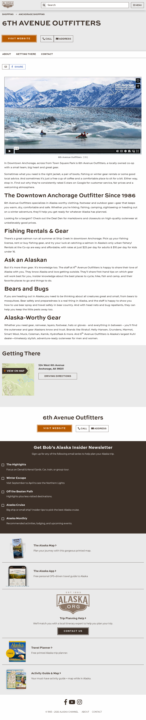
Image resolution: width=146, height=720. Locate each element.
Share (18, 67)
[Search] (44, 5)
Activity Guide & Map (45, 673)
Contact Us (73, 631)
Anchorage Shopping (32, 14)
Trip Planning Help (72, 618)
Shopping (8, 14)
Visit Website (19, 39)
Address (64, 39)
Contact (47, 54)
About (6, 54)
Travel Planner (41, 647)
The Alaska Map (44, 545)
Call (48, 39)
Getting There (26, 54)
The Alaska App (44, 571)
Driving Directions (57, 376)
